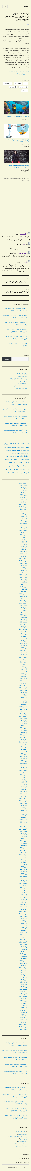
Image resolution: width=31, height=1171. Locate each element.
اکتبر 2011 (24, 881)
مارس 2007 (23, 1010)
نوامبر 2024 (23, 526)
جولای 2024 (23, 535)
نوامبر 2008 (23, 963)
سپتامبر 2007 (23, 996)
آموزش (22, 443)
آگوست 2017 (23, 716)
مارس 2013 (23, 841)
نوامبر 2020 (23, 624)
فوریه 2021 (24, 617)
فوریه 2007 (24, 1013)
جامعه (14, 450)
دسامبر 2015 (23, 763)
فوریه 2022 (24, 589)
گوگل (12, 473)
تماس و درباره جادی (23, 1158)
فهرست (5, 6)
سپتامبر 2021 (23, 601)
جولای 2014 (23, 803)
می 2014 (24, 808)
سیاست (26, 462)
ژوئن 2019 (24, 664)
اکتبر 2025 (24, 502)
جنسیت (23, 453)
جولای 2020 (23, 634)
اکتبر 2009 (24, 937)
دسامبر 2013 (23, 820)
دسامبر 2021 (23, 594)
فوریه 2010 (24, 928)
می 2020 (24, 639)
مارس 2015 (23, 784)
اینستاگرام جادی (22, 376)
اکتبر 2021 (24, 599)
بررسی (18, 447)
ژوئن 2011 (24, 890)
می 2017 (24, 723)
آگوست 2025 (23, 507)
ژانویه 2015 (24, 789)
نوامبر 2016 (23, 737)
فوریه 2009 (24, 956)
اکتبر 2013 (24, 824)
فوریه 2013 (24, 843)
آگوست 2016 (23, 744)
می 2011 (24, 893)
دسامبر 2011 (23, 876)
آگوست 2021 (23, 603)
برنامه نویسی (11, 447)
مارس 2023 (23, 573)
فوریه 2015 (24, 787)
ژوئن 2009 (24, 947)
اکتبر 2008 (24, 966)
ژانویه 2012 (24, 874)
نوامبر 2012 (23, 850)
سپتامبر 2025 (23, 504)
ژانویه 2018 (24, 704)
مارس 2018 (23, 700)
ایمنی (27, 447)
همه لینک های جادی (21, 388)
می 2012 (24, 865)
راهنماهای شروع (22, 383)
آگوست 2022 (23, 575)
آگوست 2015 (23, 773)
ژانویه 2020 (24, 648)
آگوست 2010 (23, 914)
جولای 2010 (23, 916)
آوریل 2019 (24, 669)
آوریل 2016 (24, 754)
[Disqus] (15, 207)
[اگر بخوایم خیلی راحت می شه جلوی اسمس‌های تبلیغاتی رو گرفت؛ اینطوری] (16, 131)
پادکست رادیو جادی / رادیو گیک (18, 379)
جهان (18, 453)
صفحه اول (26, 1154)
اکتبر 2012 (24, 853)
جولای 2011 (23, 888)
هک (20, 469)
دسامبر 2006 (23, 1017)
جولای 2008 (23, 973)
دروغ (14, 456)
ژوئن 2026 (24, 488)
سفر (6, 459)
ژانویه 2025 (24, 521)
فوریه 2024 (24, 547)
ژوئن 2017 (24, 721)
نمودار (13, 466)
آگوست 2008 (23, 970)
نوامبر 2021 (23, 596)
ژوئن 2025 (24, 512)
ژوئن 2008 (24, 975)
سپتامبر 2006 (23, 1025)
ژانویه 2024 (24, 549)
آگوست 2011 (23, 886)
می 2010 (24, 921)
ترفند (28, 450)
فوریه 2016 (24, 759)
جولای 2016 (23, 747)
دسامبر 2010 (23, 905)
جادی (26, 6)
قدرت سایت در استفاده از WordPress (16, 1168)
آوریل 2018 (24, 697)
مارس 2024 (23, 544)
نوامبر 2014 (23, 794)
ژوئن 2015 (24, 777)
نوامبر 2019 (23, 653)
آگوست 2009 (23, 942)
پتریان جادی (23, 381)
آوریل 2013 (24, 839)
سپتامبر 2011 (23, 883)
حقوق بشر (6, 178)
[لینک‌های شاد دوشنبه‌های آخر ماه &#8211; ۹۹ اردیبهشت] (16, 107)
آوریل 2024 (24, 542)
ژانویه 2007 (24, 1015)
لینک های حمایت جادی (20, 386)
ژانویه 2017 (24, 733)
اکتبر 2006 (24, 1022)
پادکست (8, 469)
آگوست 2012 (23, 857)
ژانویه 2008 (24, 987)
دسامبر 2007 (23, 989)
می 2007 (24, 1006)
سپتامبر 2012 (23, 855)
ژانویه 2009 (24, 959)
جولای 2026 (23, 486)
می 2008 (24, 977)
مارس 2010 (23, 926)
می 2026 (24, 490)
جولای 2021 (23, 606)
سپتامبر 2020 (23, 629)
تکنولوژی (23, 450)
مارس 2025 (23, 519)
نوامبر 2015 (23, 766)
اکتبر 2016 (24, 740)
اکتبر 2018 (24, 683)
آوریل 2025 (24, 516)
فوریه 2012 (24, 872)
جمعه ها (27, 453)
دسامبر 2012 (23, 848)
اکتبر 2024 (24, 528)
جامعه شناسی (8, 450)
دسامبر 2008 (23, 961)
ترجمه (11, 178)
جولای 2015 (23, 775)
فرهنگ (10, 462)
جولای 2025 (23, 509)
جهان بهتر (14, 453)
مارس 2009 (23, 954)
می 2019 (24, 667)
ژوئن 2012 (24, 862)
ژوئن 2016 (24, 749)
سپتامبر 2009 (23, 940)
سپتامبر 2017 (23, 714)
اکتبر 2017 (24, 712)
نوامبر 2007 (23, 992)
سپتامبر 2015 (23, 770)
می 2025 (24, 514)
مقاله (15, 178)
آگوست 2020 (23, 632)
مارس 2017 (23, 728)
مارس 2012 (23, 869)
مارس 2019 (23, 672)
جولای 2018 (23, 690)
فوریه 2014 (24, 815)
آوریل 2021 (24, 613)
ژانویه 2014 (24, 817)
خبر (17, 456)
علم (16, 462)
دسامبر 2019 (23, 650)
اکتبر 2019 (24, 655)
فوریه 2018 (24, 702)
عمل (14, 462)
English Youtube (22, 374)
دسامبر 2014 (23, 792)
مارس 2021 (23, 615)
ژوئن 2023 (24, 566)
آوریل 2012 (24, 867)
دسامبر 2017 (23, 707)
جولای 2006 (23, 1029)
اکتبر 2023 (24, 556)
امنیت (13, 443)
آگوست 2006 (23, 1027)
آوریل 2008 (24, 980)
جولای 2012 (23, 860)
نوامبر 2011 (23, 879)
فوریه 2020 (24, 646)
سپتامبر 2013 (23, 827)
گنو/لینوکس (20, 473)
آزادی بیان (27, 443)
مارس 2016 (23, 756)
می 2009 (24, 949)
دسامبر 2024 (23, 523)
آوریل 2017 (24, 726)
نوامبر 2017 (23, 709)
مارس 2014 (23, 813)
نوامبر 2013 (23, 822)
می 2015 (24, 780)
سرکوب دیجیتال (12, 459)
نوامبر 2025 (23, 500)
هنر (10, 466)
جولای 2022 (23, 577)
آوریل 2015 (24, 782)
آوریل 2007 (24, 1008)
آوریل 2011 (24, 895)
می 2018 (24, 695)
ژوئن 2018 (24, 693)
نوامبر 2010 (23, 907)
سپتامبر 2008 (23, 968)
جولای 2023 (23, 563)
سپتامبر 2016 (23, 742)
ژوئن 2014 (24, 806)
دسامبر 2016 (23, 735)
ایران (6, 443)
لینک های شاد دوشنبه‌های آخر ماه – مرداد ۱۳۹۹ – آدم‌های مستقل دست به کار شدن (17, 166)
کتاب (27, 473)
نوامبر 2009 (23, 935)
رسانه (27, 180)
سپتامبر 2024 (23, 530)
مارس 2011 (23, 897)
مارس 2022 (23, 587)
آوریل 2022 (24, 584)
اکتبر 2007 (24, 994)
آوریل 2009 (24, 952)
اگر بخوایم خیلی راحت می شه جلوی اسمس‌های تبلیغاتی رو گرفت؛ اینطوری (18, 141)
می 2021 (24, 610)
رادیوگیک (9, 456)
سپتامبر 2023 (23, 559)
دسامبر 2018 (23, 679)
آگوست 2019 (23, 660)
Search (26, 356)
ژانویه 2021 (24, 620)
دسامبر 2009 (23, 933)
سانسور (27, 460)
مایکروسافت (25, 466)
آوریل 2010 (24, 923)
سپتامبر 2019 (23, 657)
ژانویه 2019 (24, 676)
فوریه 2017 (24, 730)
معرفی (23, 180)
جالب (19, 450)
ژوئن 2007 (24, 1003)
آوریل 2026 (24, 493)
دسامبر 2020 (23, 622)
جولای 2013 (23, 832)
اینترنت (22, 447)
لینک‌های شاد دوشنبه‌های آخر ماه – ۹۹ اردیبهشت (18, 116)
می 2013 (24, 836)
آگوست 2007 (23, 999)
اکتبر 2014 (24, 796)
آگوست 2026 (23, 483)
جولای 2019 (23, 662)
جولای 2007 (23, 1001)
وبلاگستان (15, 469)
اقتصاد (18, 444)
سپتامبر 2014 (23, 799)
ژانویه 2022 (24, 592)
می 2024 (24, 540)
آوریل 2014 (24, 810)
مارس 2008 (23, 982)
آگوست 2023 (23, 561)
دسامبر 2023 (23, 552)
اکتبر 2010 (24, 909)
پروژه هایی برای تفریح (22, 1162)
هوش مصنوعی (26, 469)
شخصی (20, 462)
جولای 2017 (23, 719)
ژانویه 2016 (24, 761)
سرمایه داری (21, 460)
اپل (10, 444)
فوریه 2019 (24, 674)
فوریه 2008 (24, 985)
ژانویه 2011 (24, 902)
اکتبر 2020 (24, 627)
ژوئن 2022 (24, 580)
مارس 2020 (23, 643)
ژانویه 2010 (24, 930)
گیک (8, 473)
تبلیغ (5, 447)
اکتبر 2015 (24, 768)
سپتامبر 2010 (23, 912)
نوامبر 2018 (23, 681)
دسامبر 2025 (23, 497)
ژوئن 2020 (24, 636)
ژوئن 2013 (24, 834)
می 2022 (24, 582)
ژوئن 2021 (24, 608)
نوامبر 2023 (23, 554)
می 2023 (24, 568)
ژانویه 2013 (24, 846)
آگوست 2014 (23, 801)
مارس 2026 (23, 495)
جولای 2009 (23, 945)
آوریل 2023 (24, 570)
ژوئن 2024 (24, 537)
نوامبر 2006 (23, 1020)
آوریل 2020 (24, 641)
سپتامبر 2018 (23, 686)
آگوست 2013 (23, 829)
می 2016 (24, 752)
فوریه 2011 (24, 900)
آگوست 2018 (23, 688)
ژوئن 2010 (24, 919)
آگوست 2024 (23, 533)
